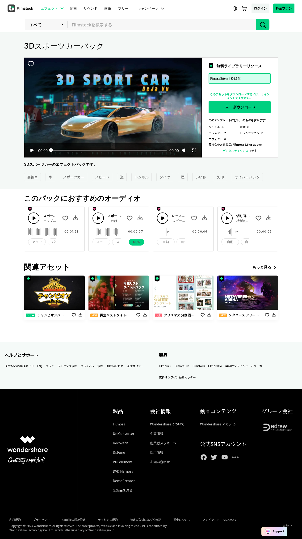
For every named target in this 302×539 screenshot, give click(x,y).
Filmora (119, 424)
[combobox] (161, 24)
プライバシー (41, 520)
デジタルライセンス (235, 151)
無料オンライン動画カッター (177, 377)
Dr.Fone (119, 452)
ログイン (260, 8)
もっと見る (261, 267)
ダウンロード (244, 107)
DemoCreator (124, 480)
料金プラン (284, 8)
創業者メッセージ (163, 443)
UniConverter (123, 433)
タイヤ (164, 176)
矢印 (220, 176)
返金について (181, 520)
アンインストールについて (220, 520)
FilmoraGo (215, 366)
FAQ (39, 366)
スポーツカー (73, 176)
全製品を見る (123, 490)
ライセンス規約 (67, 366)
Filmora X (165, 366)
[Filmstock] (21, 8)
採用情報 (156, 452)
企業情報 (156, 433)
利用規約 (15, 520)
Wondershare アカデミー (219, 424)
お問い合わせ (114, 366)
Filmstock (199, 366)
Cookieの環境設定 (74, 520)
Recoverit (120, 443)
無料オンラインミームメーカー (245, 366)
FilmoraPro (182, 366)
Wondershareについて (167, 424)
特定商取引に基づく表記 (145, 520)
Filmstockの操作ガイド (19, 366)
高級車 (32, 176)
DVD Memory (123, 471)
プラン (50, 366)
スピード (102, 176)
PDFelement (123, 461)
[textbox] (162, 25)
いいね (200, 176)
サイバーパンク (247, 176)
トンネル (141, 176)
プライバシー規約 (91, 366)
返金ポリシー (135, 366)
